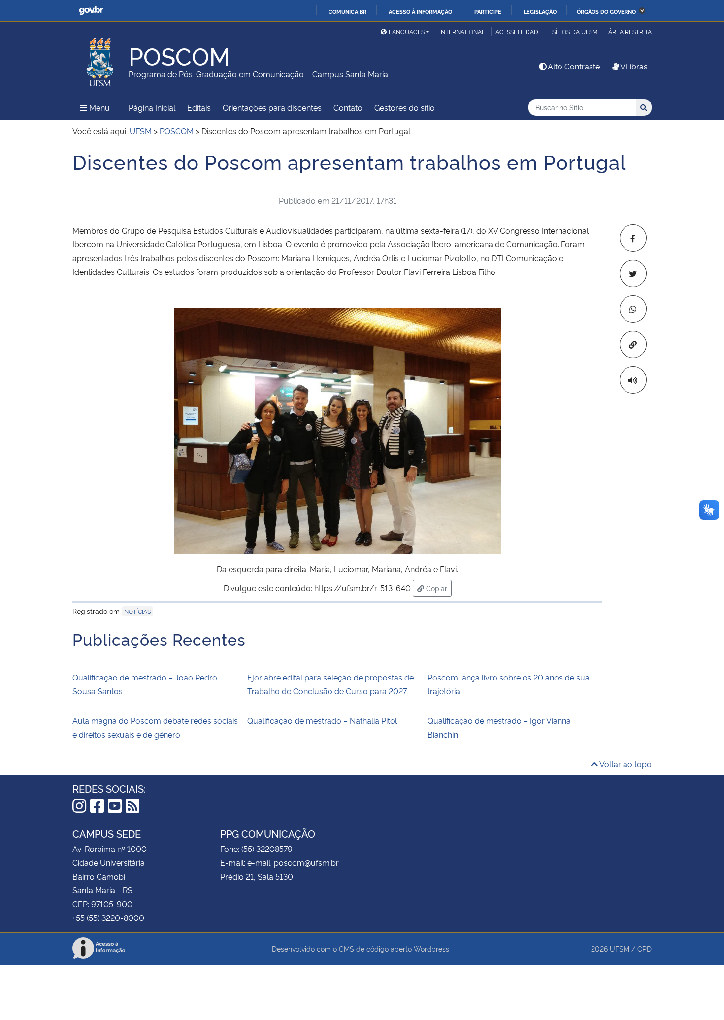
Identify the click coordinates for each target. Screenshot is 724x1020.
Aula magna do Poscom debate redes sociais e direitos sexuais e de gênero (155, 727)
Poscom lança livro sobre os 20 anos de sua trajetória (509, 684)
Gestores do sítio (404, 107)
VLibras (634, 66)
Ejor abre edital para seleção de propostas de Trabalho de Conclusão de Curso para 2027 (330, 684)
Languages (407, 31)
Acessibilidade (518, 31)
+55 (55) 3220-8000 (108, 917)
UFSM (619, 948)
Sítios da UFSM (575, 31)
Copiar (438, 588)
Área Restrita (630, 31)
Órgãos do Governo (606, 11)
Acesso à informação (420, 11)
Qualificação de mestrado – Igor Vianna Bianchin (499, 727)
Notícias (137, 611)
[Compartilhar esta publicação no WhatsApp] (633, 309)
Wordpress (431, 948)
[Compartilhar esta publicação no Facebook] (633, 238)
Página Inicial (152, 107)
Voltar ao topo (625, 763)
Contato (347, 107)
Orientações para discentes (272, 107)
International (462, 31)
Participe (487, 11)
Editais (199, 107)
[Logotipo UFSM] (100, 59)
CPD (644, 948)
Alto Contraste (574, 66)
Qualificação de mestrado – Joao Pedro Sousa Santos (144, 684)
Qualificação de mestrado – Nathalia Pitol (322, 720)
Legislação (540, 11)
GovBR (91, 10)
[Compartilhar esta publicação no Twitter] (633, 273)
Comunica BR (347, 11)
